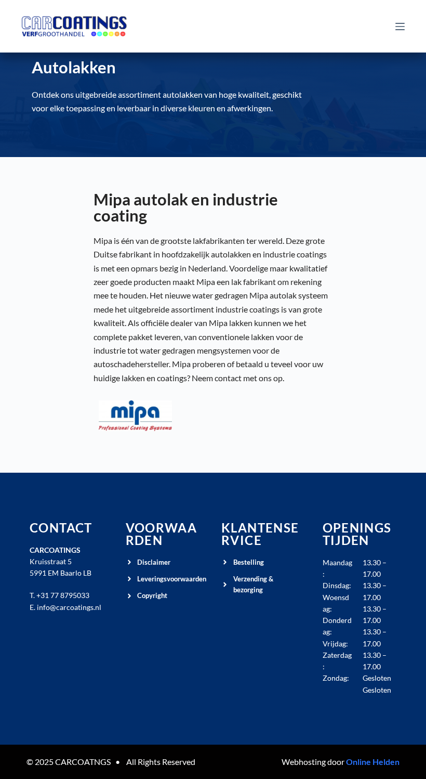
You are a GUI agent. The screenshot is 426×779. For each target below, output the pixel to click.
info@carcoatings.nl (69, 607)
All (131, 762)
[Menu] (400, 26)
